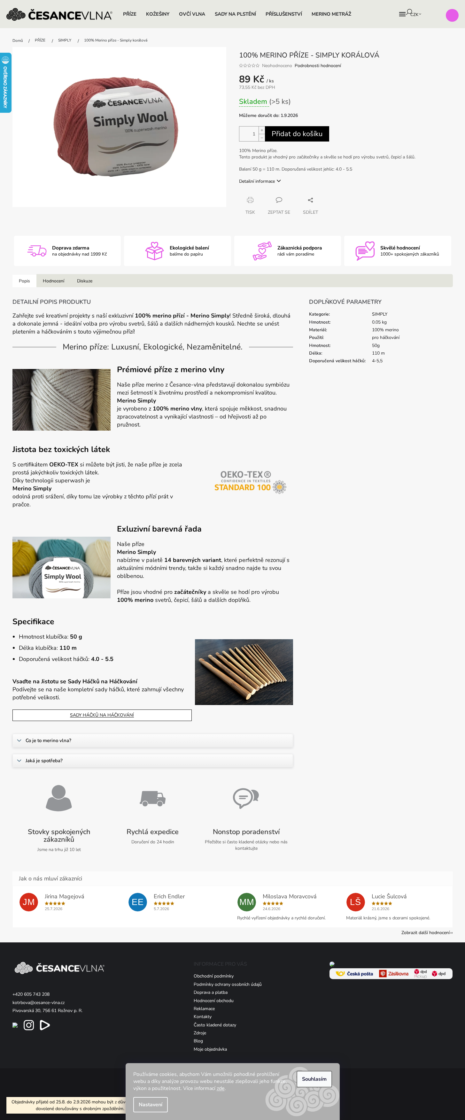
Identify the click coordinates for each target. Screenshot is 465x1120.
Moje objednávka (210, 1049)
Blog (198, 1041)
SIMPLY (379, 314)
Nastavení (150, 1104)
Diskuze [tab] (84, 281)
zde (221, 1088)
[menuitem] (129, 14)
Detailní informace (257, 181)
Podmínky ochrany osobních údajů (228, 984)
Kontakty (203, 1017)
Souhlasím (314, 1079)
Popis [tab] (24, 281)
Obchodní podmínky (214, 976)
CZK (414, 15)
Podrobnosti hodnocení (318, 66)
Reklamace (204, 1009)
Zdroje (200, 1033)
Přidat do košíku (297, 134)
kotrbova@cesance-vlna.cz (38, 1003)
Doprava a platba (211, 992)
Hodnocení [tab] (53, 281)
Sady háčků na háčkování (102, 715)
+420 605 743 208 (31, 994)
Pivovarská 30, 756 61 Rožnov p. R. (47, 1011)
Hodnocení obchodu (214, 1001)
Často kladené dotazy (215, 1025)
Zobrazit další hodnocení (425, 933)
